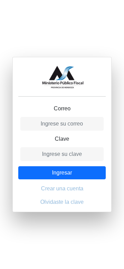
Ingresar (62, 173)
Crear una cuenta (62, 188)
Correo (62, 108)
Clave (62, 139)
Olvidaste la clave (62, 202)
